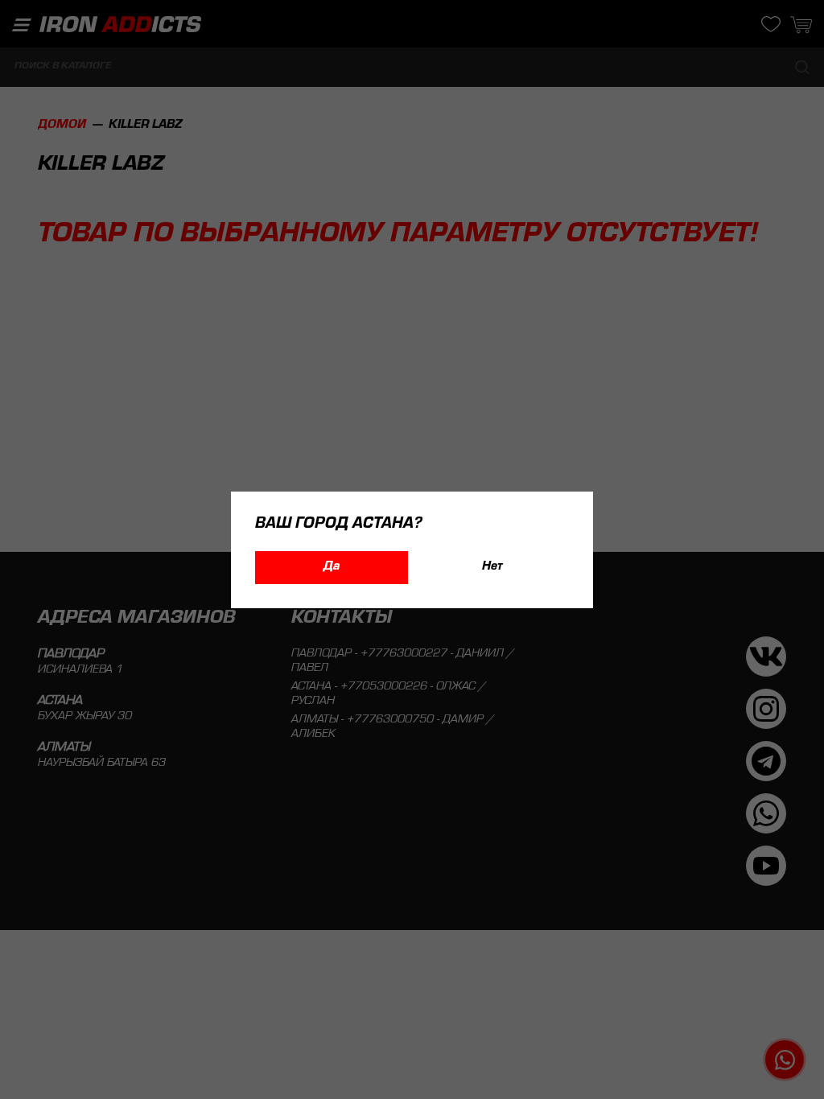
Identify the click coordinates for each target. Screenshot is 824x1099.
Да (331, 567)
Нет (492, 567)
